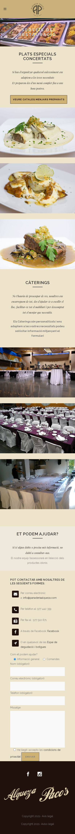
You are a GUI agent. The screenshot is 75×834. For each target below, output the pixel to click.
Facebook (53, 631)
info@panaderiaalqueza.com (40, 597)
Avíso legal (47, 824)
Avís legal (47, 816)
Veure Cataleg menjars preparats (38, 99)
